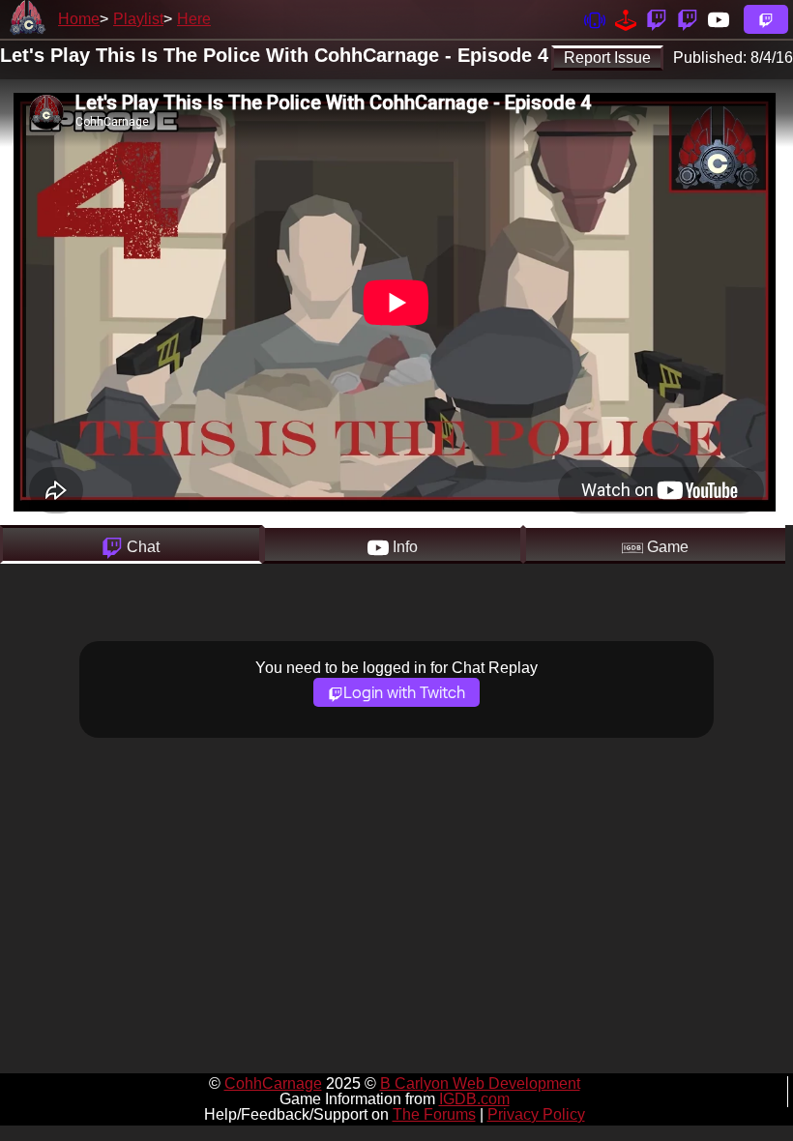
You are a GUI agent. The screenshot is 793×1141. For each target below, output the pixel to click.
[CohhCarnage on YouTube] (718, 19)
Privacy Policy (536, 1114)
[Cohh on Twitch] (687, 19)
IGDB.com (474, 1099)
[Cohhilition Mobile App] (594, 19)
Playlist (138, 19)
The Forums (434, 1114)
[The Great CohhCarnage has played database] (625, 19)
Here (194, 19)
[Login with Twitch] (766, 19)
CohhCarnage (273, 1083)
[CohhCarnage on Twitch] (656, 19)
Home (79, 19)
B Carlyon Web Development (480, 1083)
